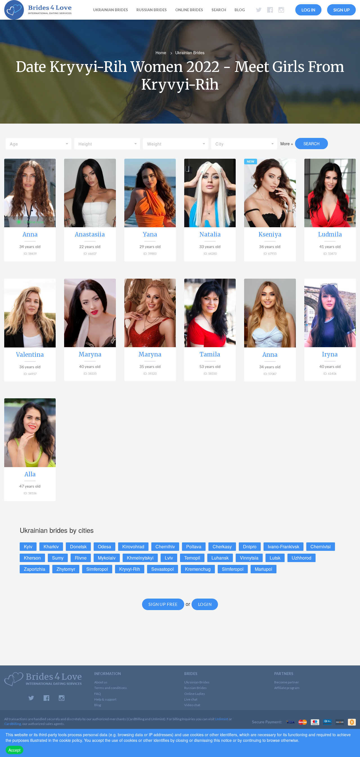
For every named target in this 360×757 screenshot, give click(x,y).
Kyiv (28, 546)
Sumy (58, 557)
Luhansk (220, 557)
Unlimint (221, 719)
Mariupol (263, 569)
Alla (30, 474)
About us (100, 682)
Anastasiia (90, 234)
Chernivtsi (320, 546)
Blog (240, 10)
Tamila (210, 354)
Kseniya (270, 234)
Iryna (330, 354)
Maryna (90, 354)
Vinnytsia (249, 557)
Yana (150, 234)
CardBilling (12, 724)
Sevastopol (162, 569)
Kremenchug (198, 569)
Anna (30, 234)
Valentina (30, 354)
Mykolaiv (107, 557)
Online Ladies (194, 694)
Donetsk (78, 546)
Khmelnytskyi (140, 557)
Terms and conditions (110, 688)
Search (219, 10)
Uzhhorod (301, 557)
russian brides (151, 10)
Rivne (81, 557)
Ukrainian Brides (197, 682)
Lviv (169, 557)
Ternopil (192, 557)
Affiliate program (287, 688)
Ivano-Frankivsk (283, 546)
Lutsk (275, 557)
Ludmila (330, 234)
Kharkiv (51, 546)
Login (205, 604)
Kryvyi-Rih (129, 569)
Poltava (193, 546)
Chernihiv (165, 546)
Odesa (104, 546)
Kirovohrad (133, 546)
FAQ (97, 694)
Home (161, 52)
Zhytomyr (66, 569)
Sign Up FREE (163, 604)
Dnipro (249, 546)
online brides (189, 10)
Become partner (286, 682)
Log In (308, 9)
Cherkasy (222, 546)
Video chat (192, 705)
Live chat (190, 699)
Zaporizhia (34, 569)
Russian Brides (195, 688)
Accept (14, 750)
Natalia (210, 234)
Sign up (341, 9)
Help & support (105, 699)
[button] (38, 143)
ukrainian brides (110, 10)
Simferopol (97, 569)
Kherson (32, 557)
